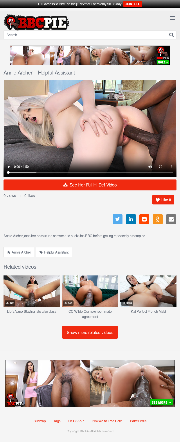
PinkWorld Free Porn (107, 420)
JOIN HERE (133, 4)
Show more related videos (90, 332)
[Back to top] (167, 428)
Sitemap (40, 420)
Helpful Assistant (55, 252)
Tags (57, 420)
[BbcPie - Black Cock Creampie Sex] (36, 22)
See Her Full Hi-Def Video (92, 184)
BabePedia (138, 420)
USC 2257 (76, 420)
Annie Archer (21, 252)
